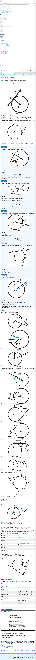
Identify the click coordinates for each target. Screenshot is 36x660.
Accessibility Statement (4, 658)
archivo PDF (20, 581)
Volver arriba (3, 650)
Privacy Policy (26, 657)
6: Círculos (33, 74)
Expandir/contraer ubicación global (34, 74)
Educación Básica (18, 74)
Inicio (5, 74)
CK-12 (4, 642)
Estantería (11, 74)
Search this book (2, 15)
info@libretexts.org (21, 658)
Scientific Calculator (5, 50)
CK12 (23, 642)
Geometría (26, 74)
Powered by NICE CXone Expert (14, 654)
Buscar (2, 73)
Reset (1, 25)
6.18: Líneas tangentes (9, 641)
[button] (3, 56)
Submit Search (3, 18)
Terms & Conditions (31, 657)
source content (27, 642)
